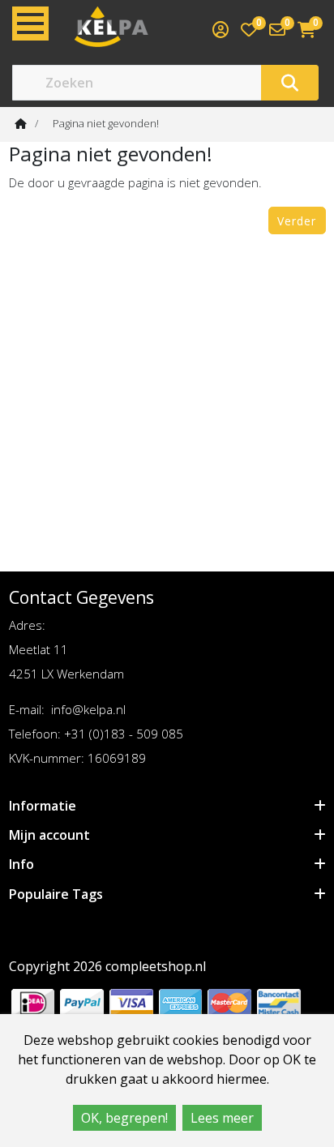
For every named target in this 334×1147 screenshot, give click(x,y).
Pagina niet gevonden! (106, 123)
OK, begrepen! (124, 1118)
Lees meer (222, 1118)
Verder (296, 221)
